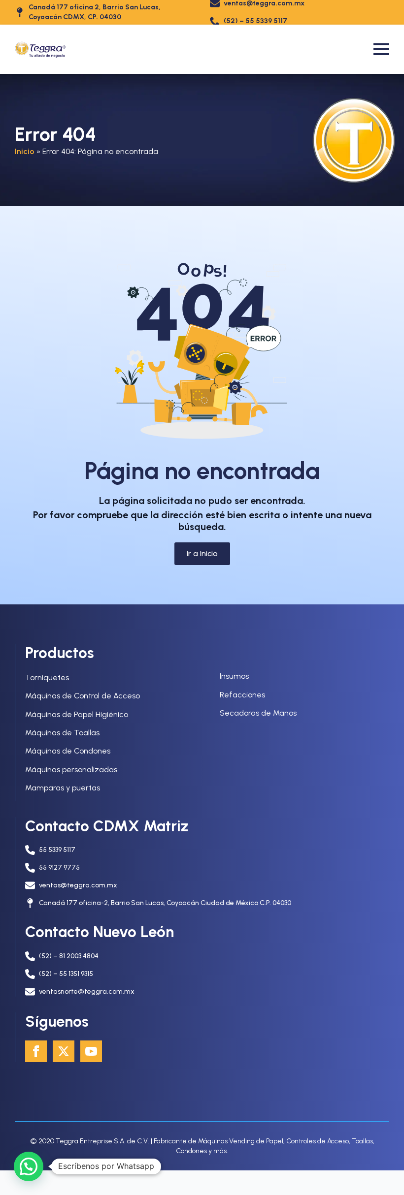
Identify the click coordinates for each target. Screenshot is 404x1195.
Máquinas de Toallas (62, 732)
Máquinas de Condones (67, 750)
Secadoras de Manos (258, 713)
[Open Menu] (381, 49)
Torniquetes (47, 677)
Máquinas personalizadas (71, 769)
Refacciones (242, 694)
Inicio (24, 151)
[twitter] (63, 1051)
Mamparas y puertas (62, 787)
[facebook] (36, 1051)
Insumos (234, 676)
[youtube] (91, 1051)
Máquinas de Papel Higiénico (76, 714)
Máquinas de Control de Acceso (82, 695)
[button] (28, 1166)
